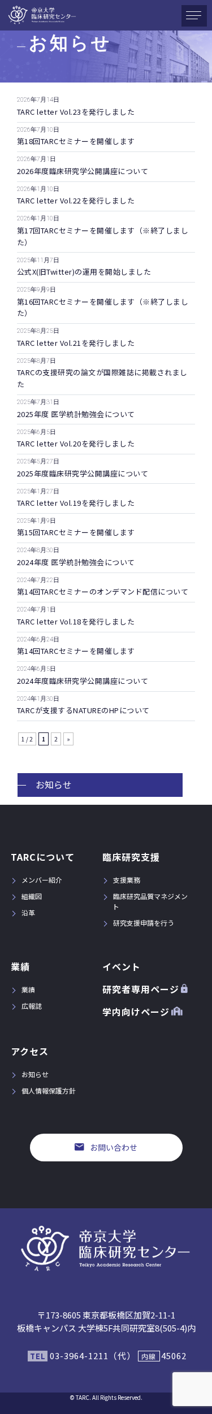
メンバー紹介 (41, 879)
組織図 (31, 896)
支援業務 (126, 879)
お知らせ (54, 784)
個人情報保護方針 (48, 1090)
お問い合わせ (113, 1147)
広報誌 (31, 1005)
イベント (121, 966)
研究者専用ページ (140, 989)
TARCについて (43, 857)
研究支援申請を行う (143, 922)
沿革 (28, 912)
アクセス (30, 1051)
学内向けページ (136, 1011)
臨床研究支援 (131, 857)
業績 (20, 966)
